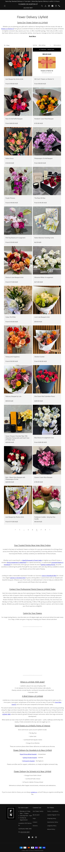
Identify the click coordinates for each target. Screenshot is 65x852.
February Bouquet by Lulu (13, 396)
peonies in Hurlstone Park (17, 578)
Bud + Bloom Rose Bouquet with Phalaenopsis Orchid (15, 478)
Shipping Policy (51, 818)
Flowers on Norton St (7, 28)
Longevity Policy (51, 825)
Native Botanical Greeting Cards (44, 238)
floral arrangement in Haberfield (16, 562)
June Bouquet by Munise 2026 (15, 517)
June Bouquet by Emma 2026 (14, 79)
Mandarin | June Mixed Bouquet (43, 119)
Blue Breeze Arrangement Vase (44, 438)
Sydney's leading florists (48, 564)
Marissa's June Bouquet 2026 (14, 277)
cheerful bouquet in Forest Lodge (32, 560)
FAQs (34, 818)
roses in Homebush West (49, 575)
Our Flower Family (38, 811)
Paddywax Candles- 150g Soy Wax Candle (44, 518)
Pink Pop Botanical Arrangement (15, 238)
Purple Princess (10, 198)
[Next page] (49, 529)
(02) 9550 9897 (28, 8)
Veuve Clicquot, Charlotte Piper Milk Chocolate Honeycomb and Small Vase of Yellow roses (17, 438)
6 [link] (36, 529)
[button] (4, 6)
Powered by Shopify (39, 850)
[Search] (42, 6)
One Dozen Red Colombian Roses (44, 396)
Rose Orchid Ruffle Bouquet (14, 119)
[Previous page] (15, 529)
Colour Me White (11, 317)
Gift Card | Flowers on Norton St (44, 79)
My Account (36, 815)
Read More (32, 36)
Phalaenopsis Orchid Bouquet (43, 158)
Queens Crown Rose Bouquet (43, 477)
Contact (35, 822)
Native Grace (9, 158)
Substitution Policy (52, 822)
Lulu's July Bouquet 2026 (42, 317)
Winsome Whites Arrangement (43, 277)
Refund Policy (51, 829)
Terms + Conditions (52, 811)
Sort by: (35, 45)
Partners (35, 825)
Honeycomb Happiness (13, 357)
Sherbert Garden (39, 357)
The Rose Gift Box (39, 198)
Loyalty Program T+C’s (53, 815)
